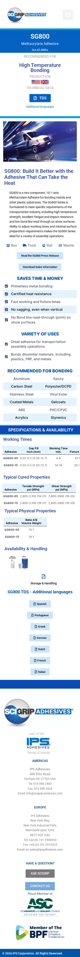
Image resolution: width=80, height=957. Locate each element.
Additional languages (40, 106)
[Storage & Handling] (43, 576)
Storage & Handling (44, 583)
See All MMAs (40, 49)
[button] (68, 15)
